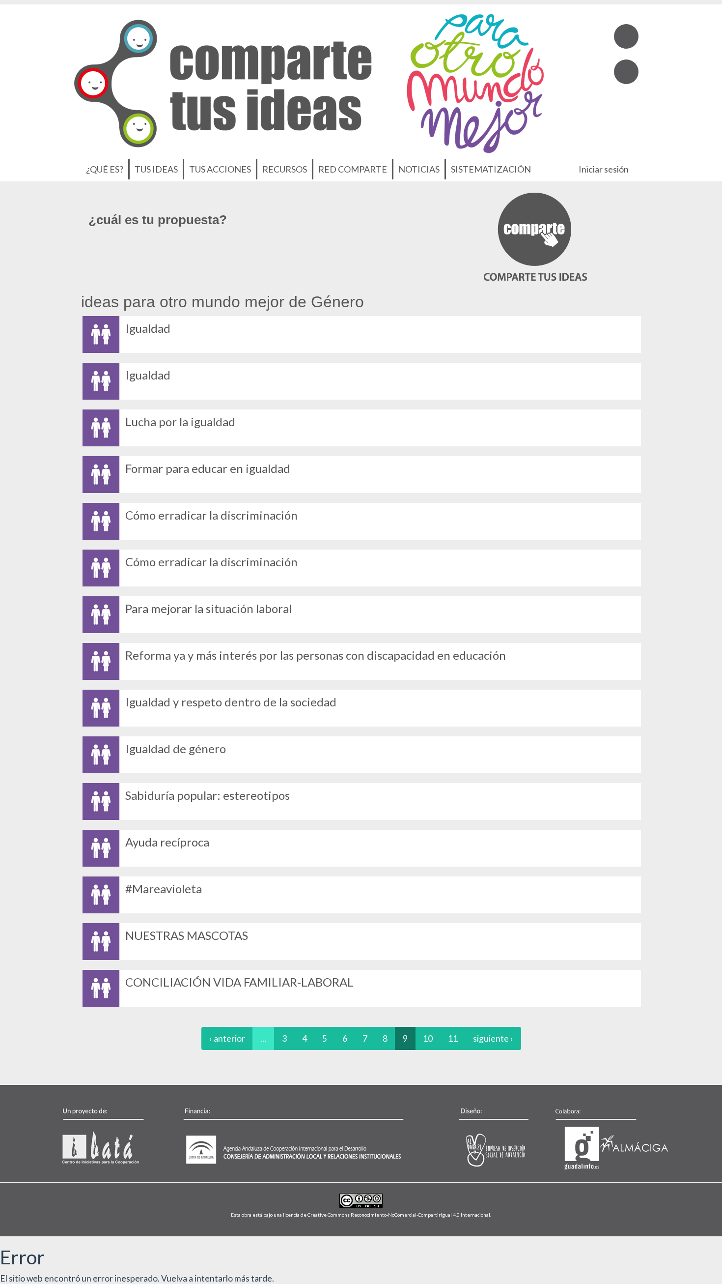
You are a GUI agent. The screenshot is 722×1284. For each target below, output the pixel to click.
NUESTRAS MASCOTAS (186, 935)
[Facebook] (626, 36)
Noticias (419, 169)
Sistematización (491, 169)
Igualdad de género (175, 748)
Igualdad (147, 328)
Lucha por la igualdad (180, 421)
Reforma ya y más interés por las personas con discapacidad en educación (315, 655)
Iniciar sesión (604, 169)
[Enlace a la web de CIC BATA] (115, 1136)
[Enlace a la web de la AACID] (299, 1136)
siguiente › (493, 1038)
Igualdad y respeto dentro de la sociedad (230, 702)
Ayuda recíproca (167, 842)
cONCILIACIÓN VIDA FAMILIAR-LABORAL (239, 982)
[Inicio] (309, 81)
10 (428, 1038)
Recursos (284, 169)
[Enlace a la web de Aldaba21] (483, 1136)
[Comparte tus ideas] (535, 236)
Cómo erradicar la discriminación (211, 515)
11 (453, 1038)
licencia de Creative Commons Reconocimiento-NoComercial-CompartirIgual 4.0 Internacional (386, 1215)
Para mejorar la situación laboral (208, 608)
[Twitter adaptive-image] (626, 71)
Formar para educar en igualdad (207, 468)
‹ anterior (227, 1038)
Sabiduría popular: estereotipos (207, 795)
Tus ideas (156, 169)
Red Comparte (352, 169)
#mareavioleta (163, 888)
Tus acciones (220, 169)
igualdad (147, 375)
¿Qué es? (104, 169)
